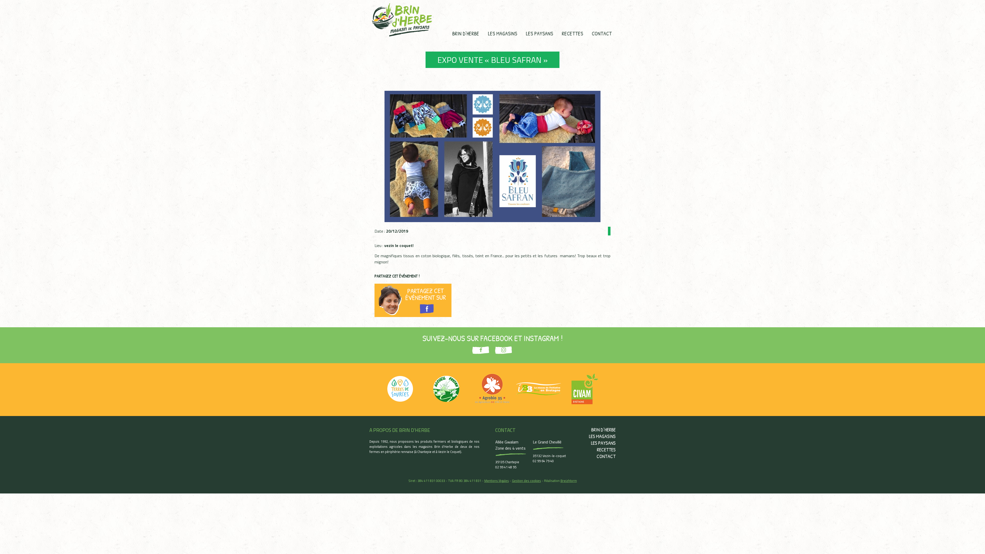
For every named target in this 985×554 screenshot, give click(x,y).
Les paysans (539, 33)
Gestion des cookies (526, 480)
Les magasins (502, 33)
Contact (602, 33)
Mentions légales (496, 480)
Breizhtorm (568, 480)
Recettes (572, 33)
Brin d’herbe (465, 33)
